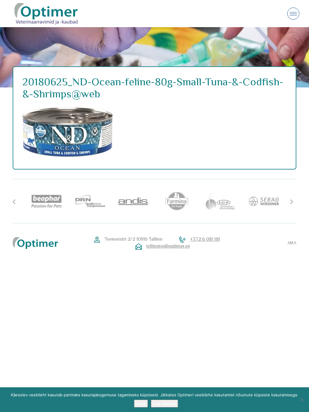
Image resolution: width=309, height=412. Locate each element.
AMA (291, 242)
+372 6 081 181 (205, 239)
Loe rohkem (164, 403)
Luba (140, 403)
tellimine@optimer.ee (168, 246)
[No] (301, 400)
